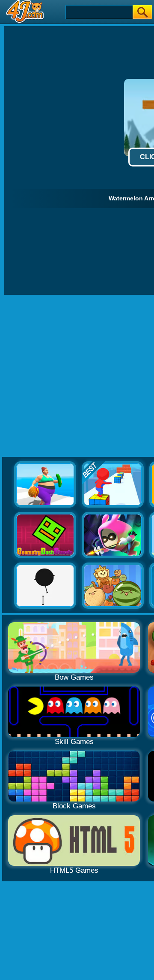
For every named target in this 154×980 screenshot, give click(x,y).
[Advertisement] (77, 376)
